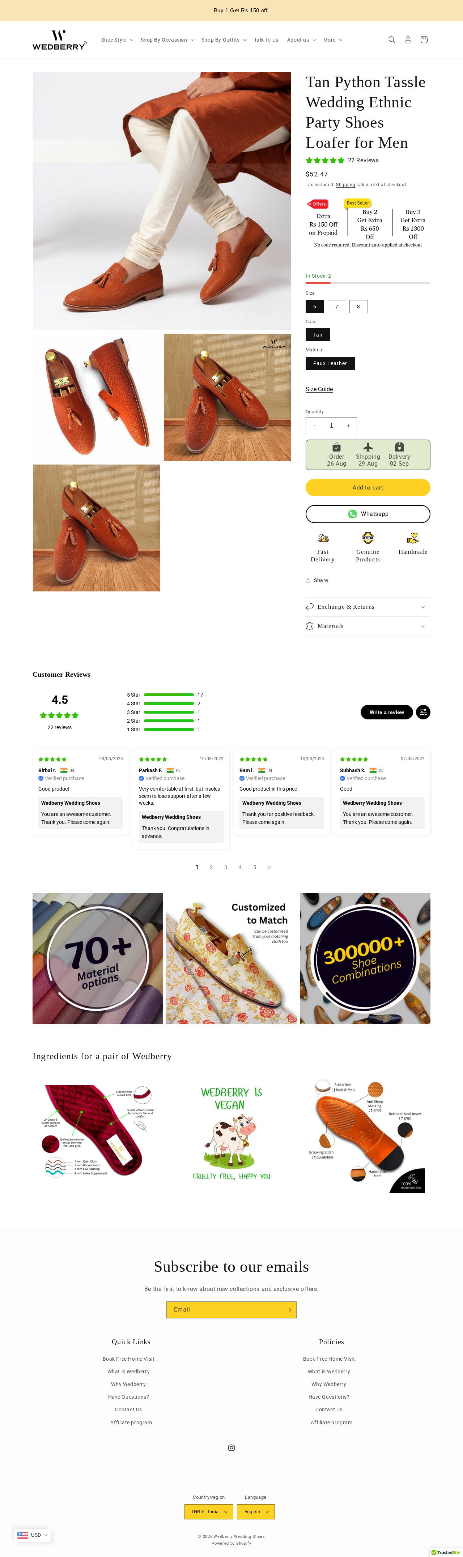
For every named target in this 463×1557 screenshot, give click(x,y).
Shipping (346, 184)
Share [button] (321, 580)
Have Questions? (128, 1397)
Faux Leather (330, 363)
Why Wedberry (128, 1384)
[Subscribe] (288, 1309)
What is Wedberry (128, 1371)
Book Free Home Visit (129, 1359)
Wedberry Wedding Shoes (239, 1536)
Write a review (387, 712)
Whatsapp (375, 513)
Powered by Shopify (231, 1543)
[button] (116, 39)
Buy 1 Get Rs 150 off (236, 10)
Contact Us (128, 1409)
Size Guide (319, 389)
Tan (318, 335)
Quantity (315, 411)
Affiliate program (131, 1422)
